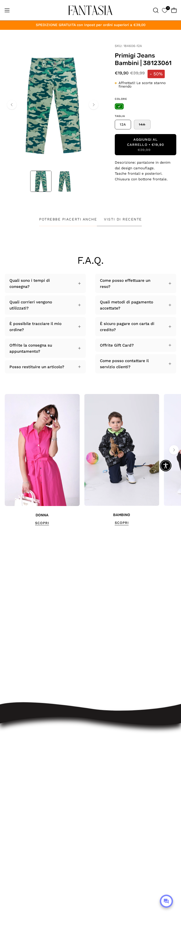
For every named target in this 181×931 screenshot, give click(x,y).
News (100, 846)
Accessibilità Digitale (115, 814)
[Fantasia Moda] (90, 10)
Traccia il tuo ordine (114, 773)
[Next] (93, 104)
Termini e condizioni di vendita (124, 806)
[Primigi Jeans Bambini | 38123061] (40, 181)
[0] (164, 10)
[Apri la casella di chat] (166, 901)
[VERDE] (119, 106)
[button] (155, 10)
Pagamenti (105, 798)
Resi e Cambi (108, 790)
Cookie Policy (108, 830)
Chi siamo (104, 838)
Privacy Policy (108, 822)
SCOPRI (42, 523)
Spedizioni (105, 781)
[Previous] (11, 104)
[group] (90, 460)
